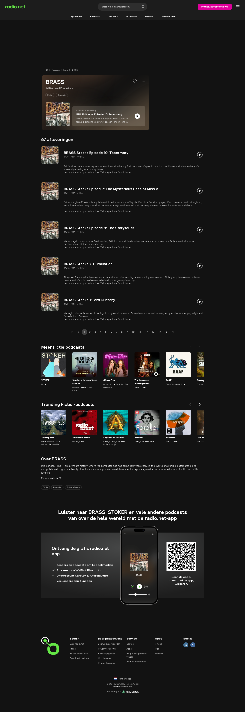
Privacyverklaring (107, 649)
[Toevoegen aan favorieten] (135, 81)
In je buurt (131, 16)
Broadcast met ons (79, 658)
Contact (130, 644)
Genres (149, 16)
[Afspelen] (137, 116)
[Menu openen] (238, 7)
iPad (157, 649)
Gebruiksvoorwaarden (109, 644)
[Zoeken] (143, 7)
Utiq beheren (105, 658)
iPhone (158, 644)
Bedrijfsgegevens (107, 654)
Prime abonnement (136, 662)
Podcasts (95, 16)
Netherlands (124, 679)
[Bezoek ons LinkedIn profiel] (185, 645)
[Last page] (173, 332)
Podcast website (49, 478)
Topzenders (76, 16)
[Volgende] (200, 346)
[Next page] (166, 332)
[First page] (71, 332)
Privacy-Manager (106, 663)
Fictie (49, 95)
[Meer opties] (143, 81)
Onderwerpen (168, 16)
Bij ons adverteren (79, 654)
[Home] (47, 70)
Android (159, 654)
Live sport (113, 16)
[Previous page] (78, 332)
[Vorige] (190, 346)
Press (73, 649)
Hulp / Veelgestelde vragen (136, 655)
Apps (129, 649)
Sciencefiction (73, 488)
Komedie (62, 95)
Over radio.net (77, 644)
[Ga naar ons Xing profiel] (193, 645)
